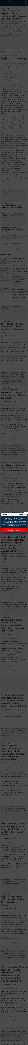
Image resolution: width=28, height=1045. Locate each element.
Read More (14, 365)
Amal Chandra (8, 335)
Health (26, 5)
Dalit (8, 5)
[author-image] (2, 52)
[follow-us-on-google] (25, 58)
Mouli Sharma (4, 562)
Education (19, 5)
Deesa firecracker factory (7, 245)
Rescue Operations (5, 243)
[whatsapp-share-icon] (2, 59)
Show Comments (14, 249)
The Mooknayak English (10, 52)
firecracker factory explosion (16, 243)
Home (3, 5)
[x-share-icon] (5, 59)
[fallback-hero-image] (5, 261)
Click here (3, 239)
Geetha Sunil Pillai (9, 401)
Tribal (13, 5)
